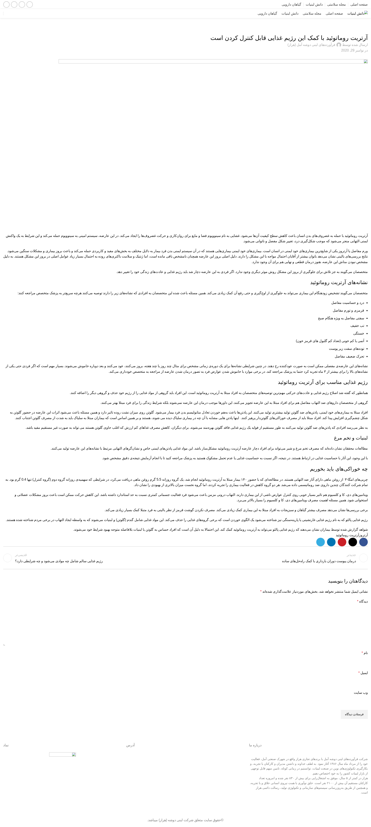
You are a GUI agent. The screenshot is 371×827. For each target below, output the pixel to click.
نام (365, 653)
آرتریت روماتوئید (347, 535)
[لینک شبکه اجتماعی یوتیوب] (14, 4)
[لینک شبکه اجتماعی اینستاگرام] (22, 4)
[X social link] (352, 542)
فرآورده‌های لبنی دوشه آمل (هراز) (311, 45)
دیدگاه (362, 601)
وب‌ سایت (361, 692)
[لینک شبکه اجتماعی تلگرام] (320, 542)
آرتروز (363, 535)
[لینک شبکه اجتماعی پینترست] (342, 542)
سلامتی (361, 29)
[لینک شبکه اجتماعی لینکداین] (6, 4)
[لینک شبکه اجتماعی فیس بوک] (29, 4)
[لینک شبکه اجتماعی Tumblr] (219, 806)
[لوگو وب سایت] (357, 13)
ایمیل (363, 673)
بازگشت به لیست (185, 558)
